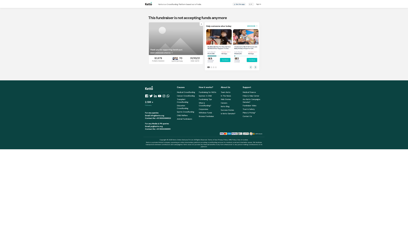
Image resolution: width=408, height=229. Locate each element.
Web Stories (226, 99)
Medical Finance (249, 92)
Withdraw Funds (205, 113)
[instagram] (164, 96)
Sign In (258, 4)
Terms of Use (212, 140)
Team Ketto (225, 92)
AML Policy (233, 140)
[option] (251, 4)
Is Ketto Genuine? (228, 113)
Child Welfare (182, 115)
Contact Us (247, 116)
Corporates (203, 109)
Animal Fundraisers (184, 119)
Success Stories (227, 110)
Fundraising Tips (205, 99)
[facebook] (147, 96)
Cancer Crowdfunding (186, 96)
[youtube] (160, 96)
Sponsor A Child (205, 96)
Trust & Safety (249, 109)
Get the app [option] (239, 4)
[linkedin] (156, 96)
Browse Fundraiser (206, 116)
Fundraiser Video (249, 105)
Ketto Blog (225, 106)
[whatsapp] (169, 96)
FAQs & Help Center (251, 96)
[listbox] (239, 4)
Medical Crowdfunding (186, 92)
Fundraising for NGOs (207, 92)
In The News (226, 96)
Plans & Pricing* (249, 113)
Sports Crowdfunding (185, 112)
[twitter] (151, 96)
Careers (224, 103)
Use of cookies (242, 140)
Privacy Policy (223, 140)
